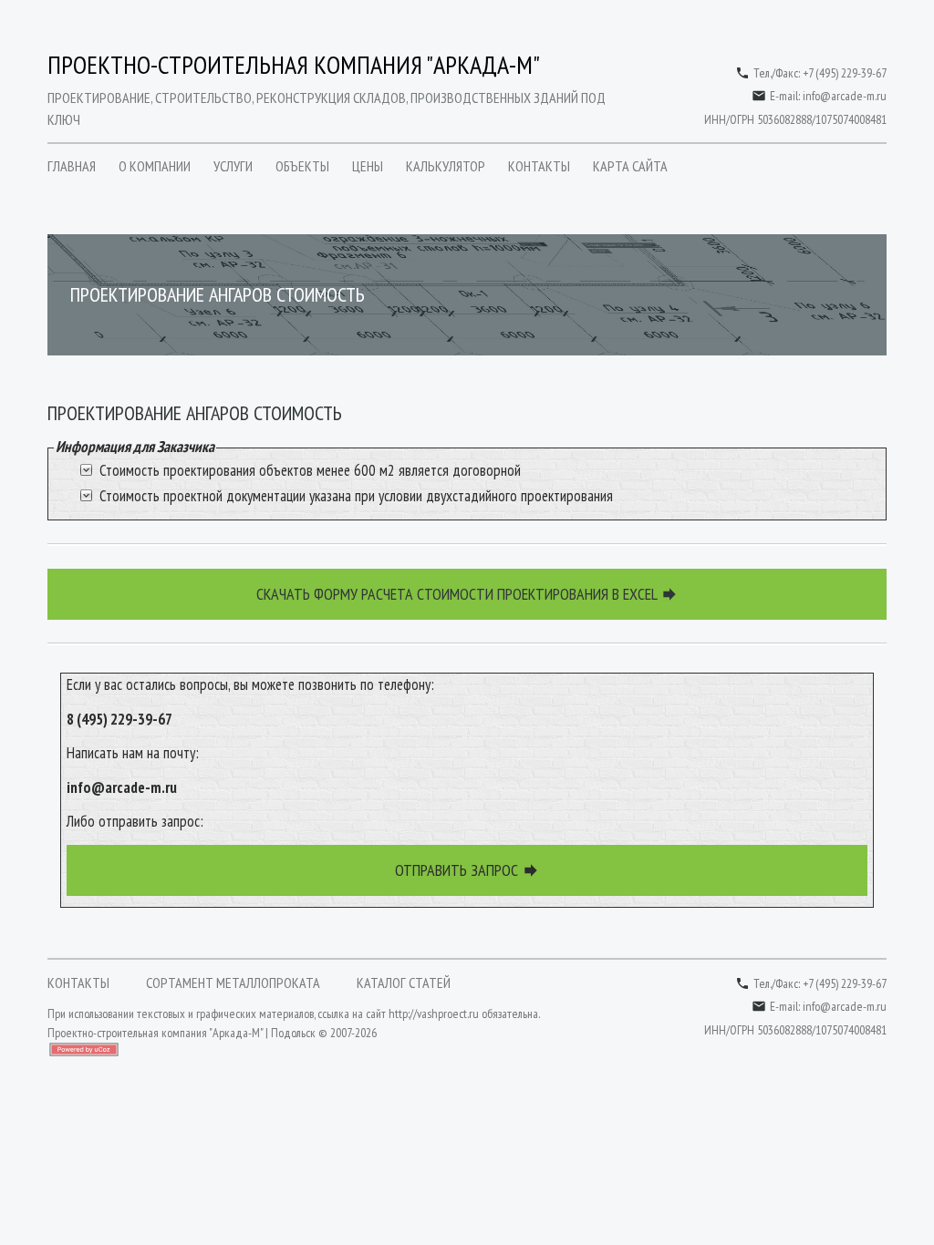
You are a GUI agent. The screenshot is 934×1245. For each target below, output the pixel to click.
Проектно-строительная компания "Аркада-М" (293, 64)
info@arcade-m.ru (845, 95)
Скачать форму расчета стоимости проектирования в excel (467, 593)
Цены (367, 166)
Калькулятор (445, 166)
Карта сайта (630, 166)
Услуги (233, 166)
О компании (155, 166)
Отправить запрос (467, 869)
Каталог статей (404, 982)
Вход (56, 1068)
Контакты (539, 166)
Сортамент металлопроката (233, 982)
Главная (71, 166)
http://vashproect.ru (434, 1013)
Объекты (302, 166)
